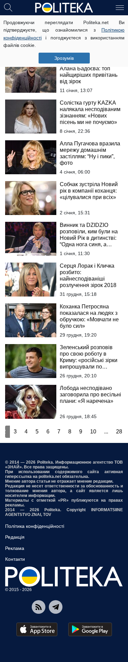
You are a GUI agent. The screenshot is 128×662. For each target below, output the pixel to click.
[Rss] (38, 607)
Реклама (14, 548)
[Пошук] (8, 7)
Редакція (15, 537)
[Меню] (120, 7)
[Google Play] (90, 629)
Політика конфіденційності (34, 526)
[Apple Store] (37, 629)
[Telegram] (55, 607)
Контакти (15, 559)
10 (93, 431)
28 (119, 431)
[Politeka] (64, 8)
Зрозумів (64, 58)
